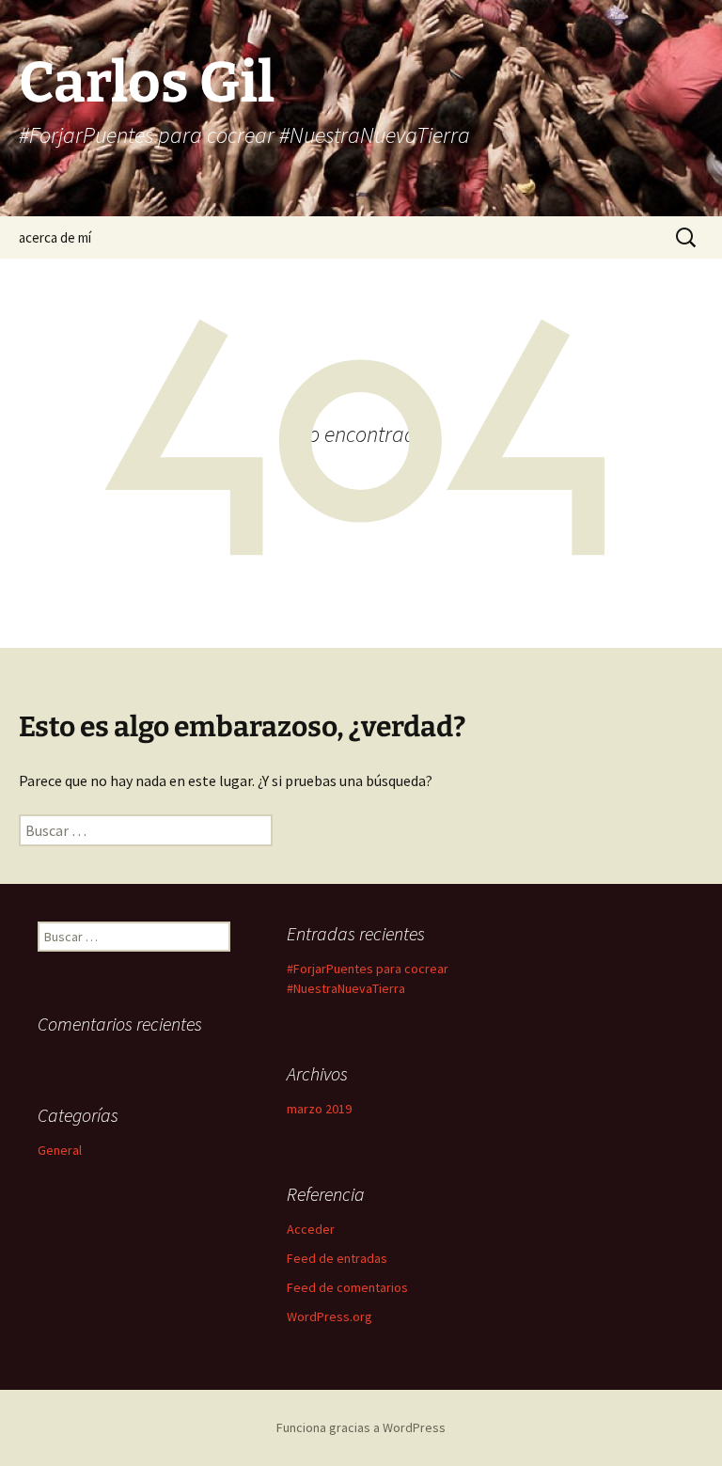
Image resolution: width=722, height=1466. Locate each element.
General (60, 1150)
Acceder (311, 1229)
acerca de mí (55, 237)
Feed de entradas (337, 1258)
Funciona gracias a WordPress (361, 1427)
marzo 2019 (319, 1108)
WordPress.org (329, 1316)
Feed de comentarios (347, 1287)
